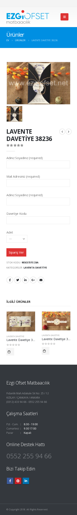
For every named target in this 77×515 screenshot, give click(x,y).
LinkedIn (25, 280)
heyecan (17, 280)
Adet (9, 232)
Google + (33, 280)
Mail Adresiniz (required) (23, 176)
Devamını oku (10, 351)
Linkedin (26, 481)
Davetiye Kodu (16, 213)
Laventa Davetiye (35, 267)
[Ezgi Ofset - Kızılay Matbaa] (27, 17)
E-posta (40, 280)
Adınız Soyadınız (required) (24, 158)
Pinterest (18, 481)
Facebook (9, 280)
